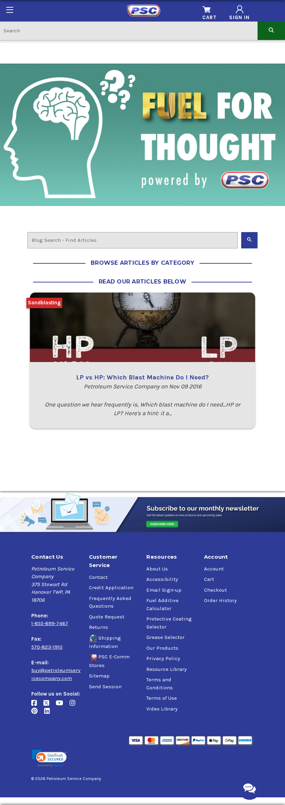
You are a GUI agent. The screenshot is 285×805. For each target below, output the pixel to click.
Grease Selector (165, 637)
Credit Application (111, 587)
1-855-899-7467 (49, 623)
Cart (209, 579)
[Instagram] (75, 706)
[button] (49, 758)
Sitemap (99, 676)
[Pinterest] (37, 714)
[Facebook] (37, 706)
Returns (98, 627)
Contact (98, 577)
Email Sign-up (163, 590)
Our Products (162, 648)
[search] (271, 30)
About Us (157, 569)
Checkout (215, 590)
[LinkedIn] (49, 714)
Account (214, 569)
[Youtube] (63, 706)
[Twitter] (49, 706)
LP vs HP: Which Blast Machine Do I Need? (142, 377)
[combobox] (129, 30)
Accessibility (162, 579)
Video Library (162, 709)
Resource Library (166, 669)
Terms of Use (161, 698)
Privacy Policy (163, 658)
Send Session (105, 686)
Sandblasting (44, 302)
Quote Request (106, 617)
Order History (220, 600)
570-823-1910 (47, 647)
